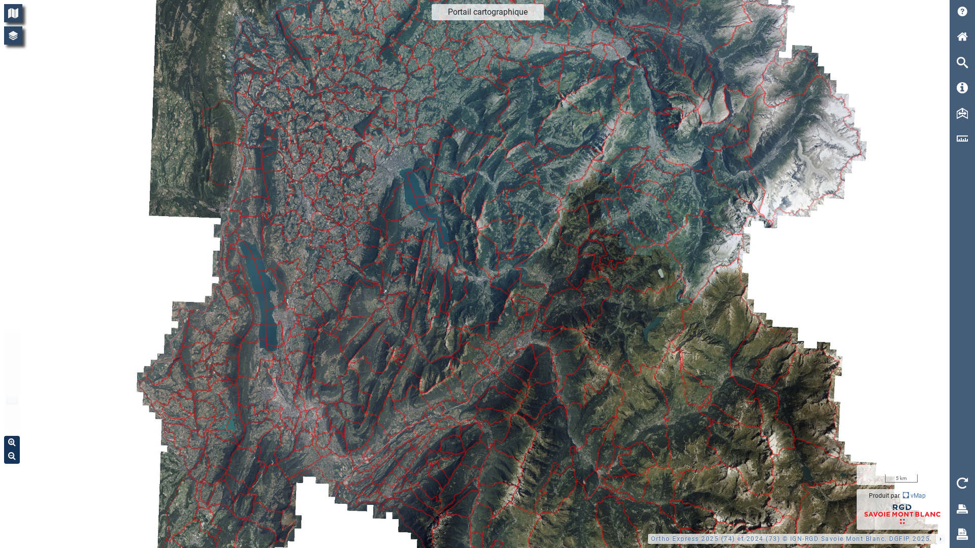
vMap (917, 495)
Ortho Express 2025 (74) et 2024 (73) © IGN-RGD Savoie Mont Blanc (768, 538)
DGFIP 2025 (909, 538)
